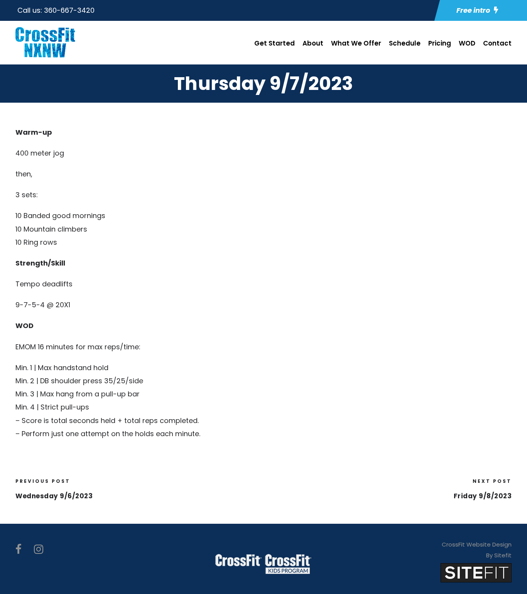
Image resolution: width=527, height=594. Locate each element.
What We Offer (356, 43)
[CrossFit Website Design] (476, 572)
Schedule (405, 43)
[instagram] (38, 549)
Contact (497, 43)
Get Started (274, 43)
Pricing (439, 43)
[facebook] (18, 549)
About (312, 43)
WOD (467, 43)
